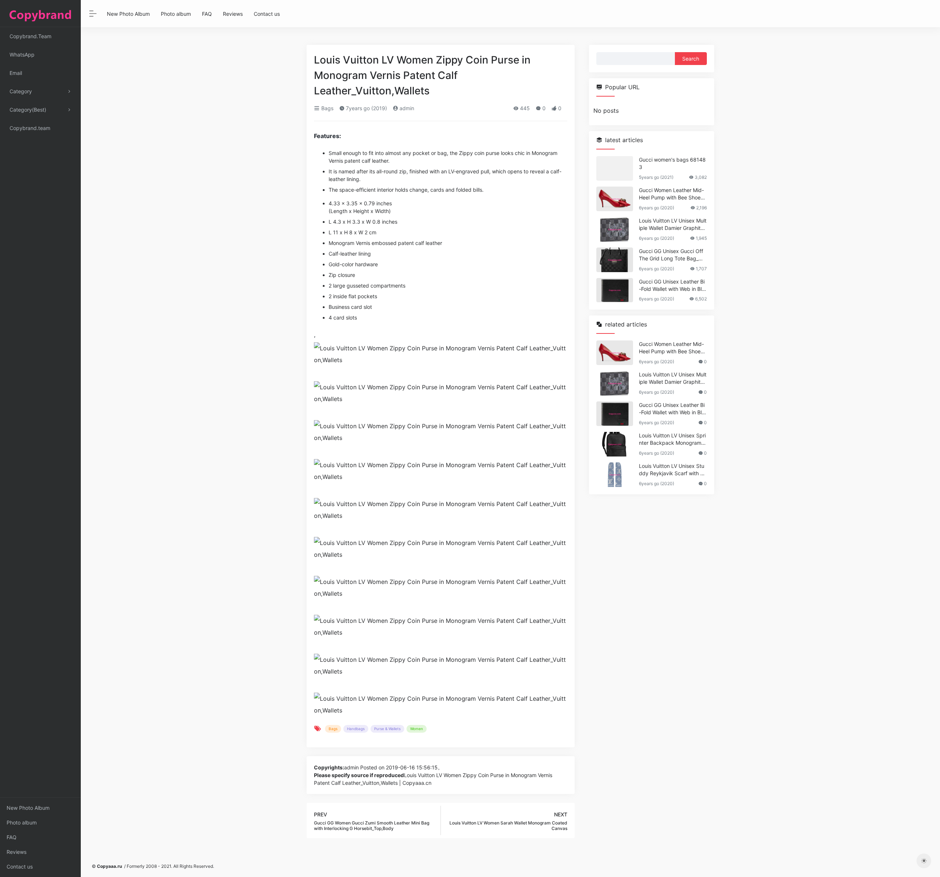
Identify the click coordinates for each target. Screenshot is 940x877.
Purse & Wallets (387, 728)
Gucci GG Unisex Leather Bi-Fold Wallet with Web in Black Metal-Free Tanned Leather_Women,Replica (672, 285)
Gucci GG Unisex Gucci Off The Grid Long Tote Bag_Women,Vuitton (672, 255)
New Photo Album (28, 808)
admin (406, 108)
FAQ (12, 837)
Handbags (356, 728)
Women (416, 728)
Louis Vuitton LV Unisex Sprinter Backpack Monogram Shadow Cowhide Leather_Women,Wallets (672, 439)
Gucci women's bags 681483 (672, 163)
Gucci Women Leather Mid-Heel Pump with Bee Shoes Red (671, 194)
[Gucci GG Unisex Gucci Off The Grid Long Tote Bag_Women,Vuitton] (614, 260)
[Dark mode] (923, 860)
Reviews (16, 852)
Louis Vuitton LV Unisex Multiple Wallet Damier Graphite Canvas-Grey (672, 224)
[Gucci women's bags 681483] (614, 168)
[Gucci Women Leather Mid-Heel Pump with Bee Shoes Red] (614, 199)
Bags (326, 108)
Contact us (20, 866)
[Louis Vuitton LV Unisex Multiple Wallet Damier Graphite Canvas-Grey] (614, 229)
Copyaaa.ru (109, 866)
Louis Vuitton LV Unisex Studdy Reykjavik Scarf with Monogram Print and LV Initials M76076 (672, 470)
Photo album (22, 822)
